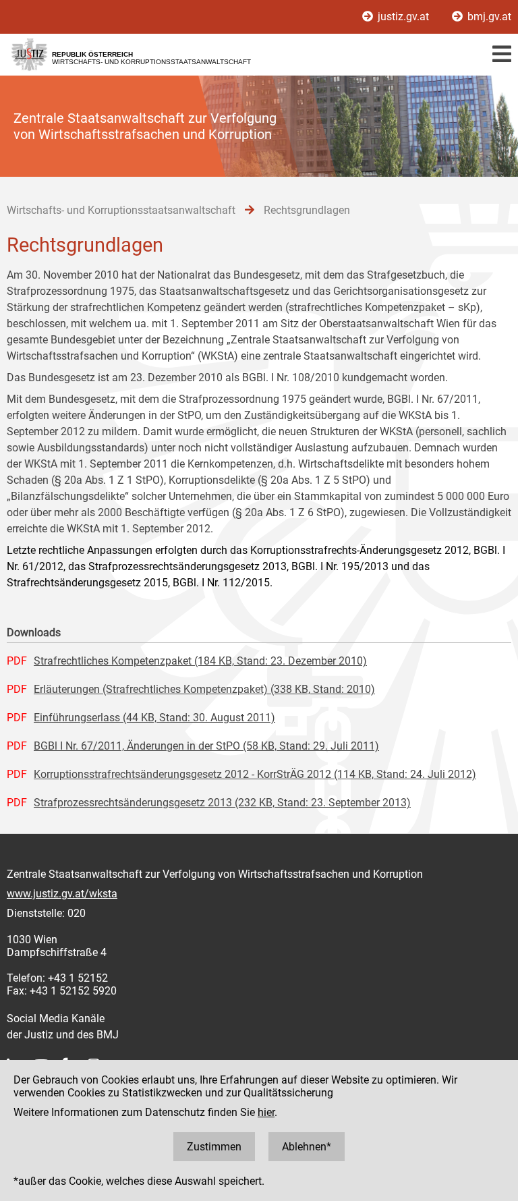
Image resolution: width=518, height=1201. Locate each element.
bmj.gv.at (488, 16)
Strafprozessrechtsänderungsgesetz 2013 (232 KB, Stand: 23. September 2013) (222, 802)
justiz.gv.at (403, 16)
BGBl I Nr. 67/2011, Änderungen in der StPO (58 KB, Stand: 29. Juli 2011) (206, 745)
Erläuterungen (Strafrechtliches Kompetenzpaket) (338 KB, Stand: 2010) (204, 689)
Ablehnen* (306, 1146)
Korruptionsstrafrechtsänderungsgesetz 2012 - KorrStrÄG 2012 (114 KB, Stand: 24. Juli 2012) (255, 774)
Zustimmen (214, 1146)
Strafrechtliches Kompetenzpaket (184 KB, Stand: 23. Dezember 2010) (200, 660)
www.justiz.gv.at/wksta (62, 893)
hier (266, 1112)
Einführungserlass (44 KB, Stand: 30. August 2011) (154, 717)
